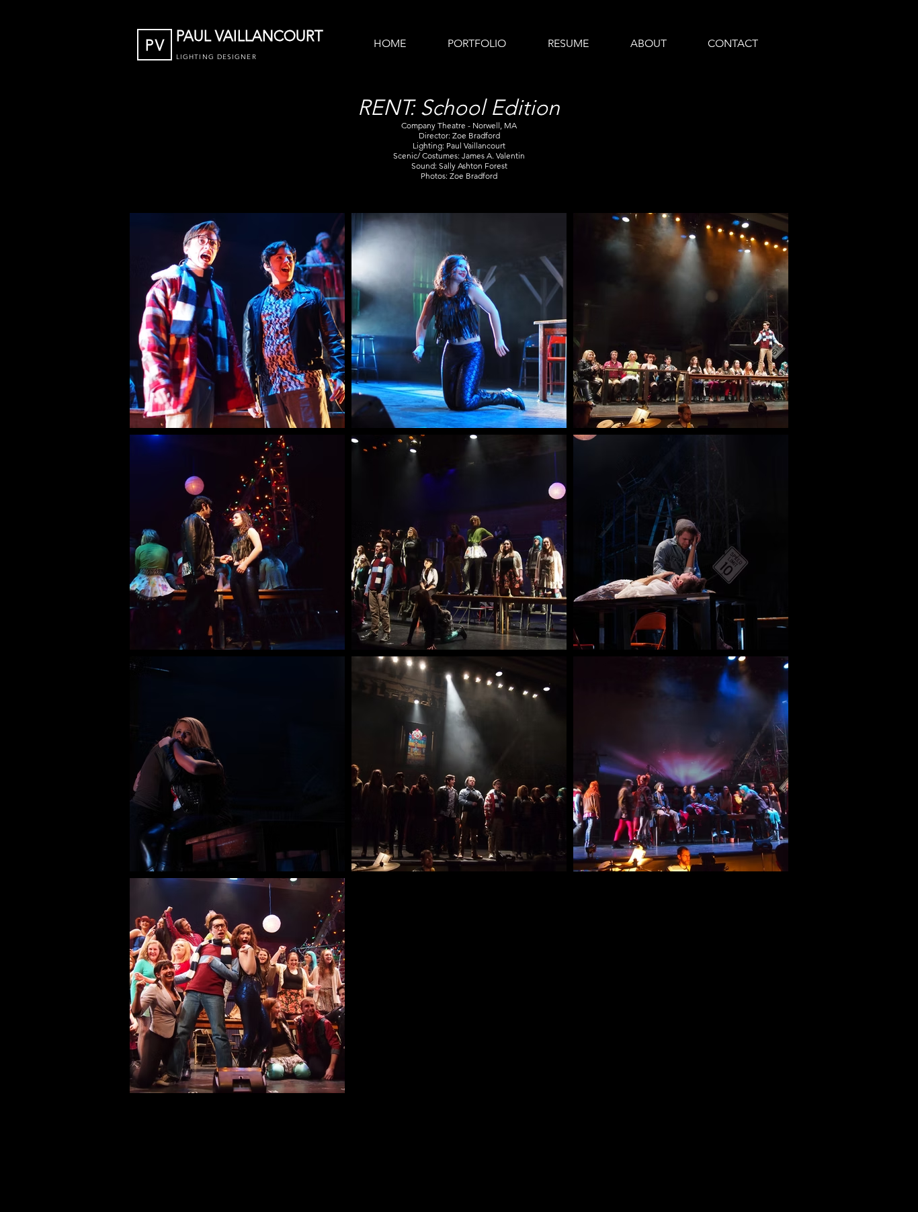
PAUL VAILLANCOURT (251, 36)
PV (155, 45)
